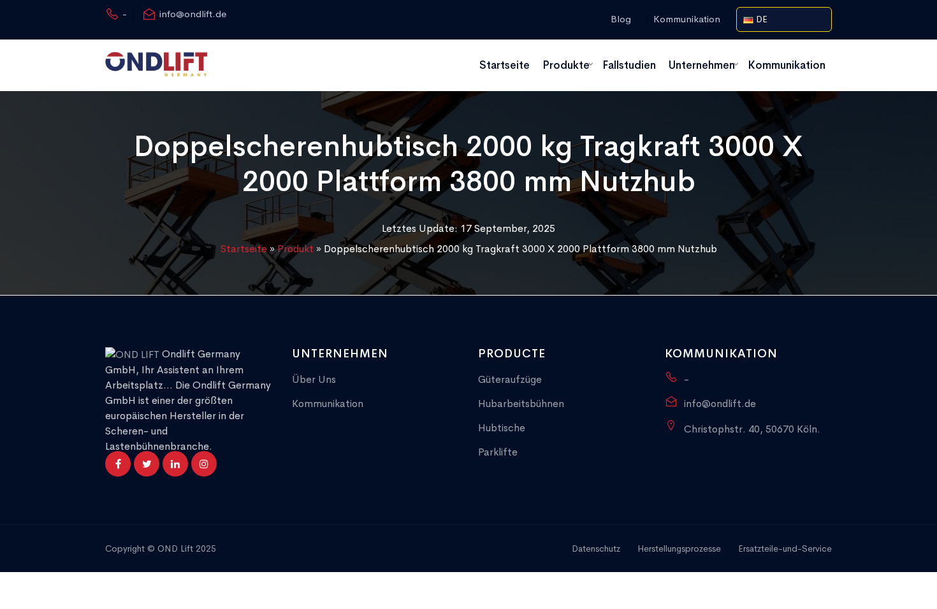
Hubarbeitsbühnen (521, 403)
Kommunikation (686, 19)
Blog (621, 19)
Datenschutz (596, 548)
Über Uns (314, 379)
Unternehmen (702, 65)
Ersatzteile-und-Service (785, 548)
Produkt (295, 248)
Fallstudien (629, 65)
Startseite (504, 65)
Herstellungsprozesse (679, 548)
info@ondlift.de (192, 14)
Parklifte (498, 452)
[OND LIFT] (156, 64)
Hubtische (501, 427)
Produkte (566, 65)
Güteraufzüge (510, 379)
